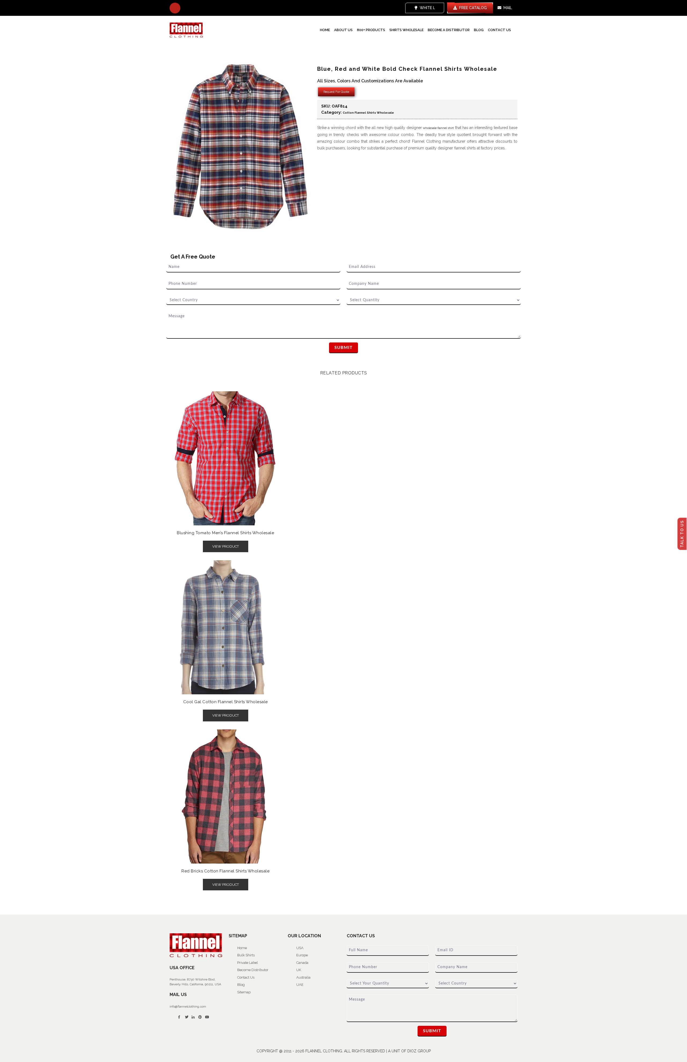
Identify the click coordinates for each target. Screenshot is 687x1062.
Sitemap (244, 992)
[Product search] (175, 8)
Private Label (247, 963)
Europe (302, 955)
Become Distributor (252, 970)
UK (298, 970)
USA (300, 948)
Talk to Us (682, 534)
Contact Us (499, 30)
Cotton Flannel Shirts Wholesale (368, 113)
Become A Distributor (449, 30)
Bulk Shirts (246, 955)
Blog (479, 30)
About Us (343, 30)
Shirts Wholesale (406, 30)
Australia (303, 977)
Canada (302, 963)
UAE (300, 985)
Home (325, 30)
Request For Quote (336, 92)
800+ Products (371, 30)
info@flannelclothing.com (188, 1006)
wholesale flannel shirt (438, 128)
